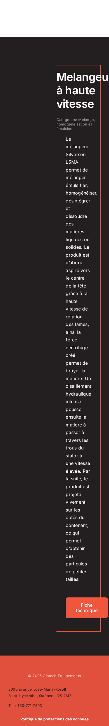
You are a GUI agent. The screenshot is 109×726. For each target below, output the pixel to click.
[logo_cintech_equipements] (21, 7)
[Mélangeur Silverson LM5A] (30, 72)
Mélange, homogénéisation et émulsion (75, 124)
